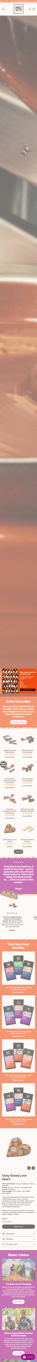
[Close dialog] (36, 669)
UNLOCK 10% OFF (28, 689)
